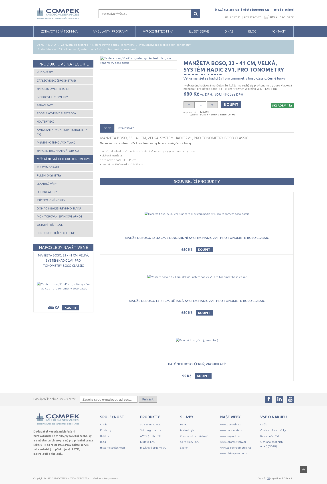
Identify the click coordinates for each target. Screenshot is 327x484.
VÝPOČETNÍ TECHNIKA (158, 31)
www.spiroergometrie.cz (235, 447)
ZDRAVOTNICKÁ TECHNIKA (59, 31)
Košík (263, 424)
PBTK (183, 424)
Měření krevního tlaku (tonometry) (113, 44)
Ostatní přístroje (50, 224)
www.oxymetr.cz (230, 436)
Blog (103, 441)
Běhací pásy (45, 105)
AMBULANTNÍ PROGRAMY (110, 31)
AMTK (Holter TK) (150, 436)
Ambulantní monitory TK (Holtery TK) (62, 132)
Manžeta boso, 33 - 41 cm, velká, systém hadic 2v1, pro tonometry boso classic (63, 260)
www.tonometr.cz (231, 430)
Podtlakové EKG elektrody (56, 113)
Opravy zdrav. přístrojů (194, 436)
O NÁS (228, 31)
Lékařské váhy (47, 183)
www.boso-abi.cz (230, 424)
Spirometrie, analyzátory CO (58, 150)
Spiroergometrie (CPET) (54, 88)
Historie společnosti (112, 447)
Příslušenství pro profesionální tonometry (165, 44)
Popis (107, 128)
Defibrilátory (47, 192)
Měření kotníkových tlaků (56, 142)
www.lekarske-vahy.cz (233, 441)
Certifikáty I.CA (189, 441)
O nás (103, 424)
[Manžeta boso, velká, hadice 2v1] (138, 60)
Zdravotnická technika (75, 44)
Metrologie (187, 430)
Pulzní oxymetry (49, 175)
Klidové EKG (45, 72)
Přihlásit (147, 399)
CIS (268, 478)
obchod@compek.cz (256, 9)
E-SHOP (52, 44)
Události (105, 436)
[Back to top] (303, 469)
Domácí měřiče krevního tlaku (59, 208)
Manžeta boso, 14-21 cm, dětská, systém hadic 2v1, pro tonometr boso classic (197, 301)
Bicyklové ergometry (52, 97)
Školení (184, 447)
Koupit (231, 104)
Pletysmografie (48, 167)
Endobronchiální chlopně (56, 233)
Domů (40, 44)
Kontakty (105, 430)
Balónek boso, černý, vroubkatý (197, 364)
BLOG (252, 31)
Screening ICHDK (150, 424)
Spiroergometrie (150, 430)
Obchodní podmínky (273, 430)
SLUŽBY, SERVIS (198, 31)
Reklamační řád (269, 436)
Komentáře (126, 128)
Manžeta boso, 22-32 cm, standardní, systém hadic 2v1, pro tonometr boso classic (197, 238)
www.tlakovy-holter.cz (233, 453)
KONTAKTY (278, 31)
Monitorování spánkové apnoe (59, 216)
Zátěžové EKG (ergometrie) (56, 80)
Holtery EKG (45, 121)
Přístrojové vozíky (51, 200)
